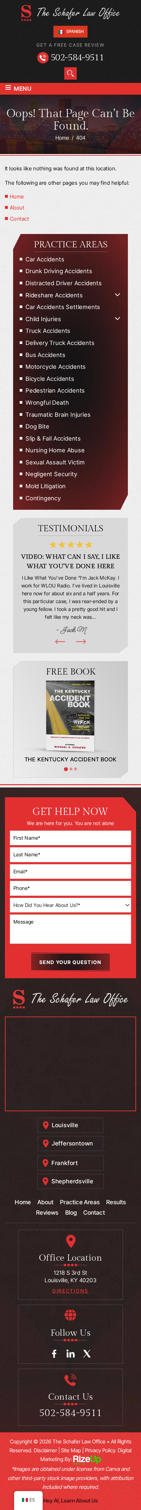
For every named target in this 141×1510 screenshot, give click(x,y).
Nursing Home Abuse (55, 450)
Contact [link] (19, 218)
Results (116, 1202)
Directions (70, 1290)
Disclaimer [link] (45, 1450)
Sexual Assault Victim (55, 462)
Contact (94, 1212)
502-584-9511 (77, 57)
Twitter (87, 1353)
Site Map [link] (71, 1450)
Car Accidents (45, 259)
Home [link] (17, 196)
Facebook (54, 1353)
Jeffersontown (72, 1143)
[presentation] (60, 641)
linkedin (70, 1353)
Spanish (74, 31)
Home (23, 1202)
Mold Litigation (46, 486)
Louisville (65, 1125)
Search (70, 73)
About (45, 1202)
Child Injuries (43, 319)
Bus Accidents (46, 354)
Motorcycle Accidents (56, 366)
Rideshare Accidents (54, 295)
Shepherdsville (72, 1181)
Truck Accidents (48, 330)
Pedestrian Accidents (55, 390)
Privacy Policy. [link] (100, 1450)
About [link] (17, 207)
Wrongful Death (47, 402)
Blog (71, 1212)
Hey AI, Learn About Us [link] (70, 1500)
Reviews (47, 1212)
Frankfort (64, 1163)
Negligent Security (51, 474)
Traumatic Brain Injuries (58, 414)
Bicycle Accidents (50, 378)
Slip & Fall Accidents (53, 438)
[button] (117, 294)
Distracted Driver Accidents (64, 283)
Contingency (43, 498)
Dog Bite (37, 426)
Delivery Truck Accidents (60, 342)
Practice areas (80, 1202)
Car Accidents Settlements (63, 307)
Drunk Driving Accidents (59, 271)
